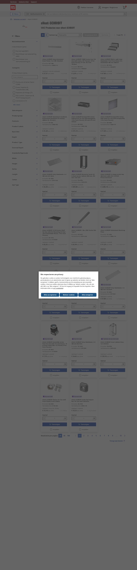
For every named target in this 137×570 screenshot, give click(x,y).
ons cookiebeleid (58, 288)
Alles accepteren (50, 295)
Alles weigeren (87, 295)
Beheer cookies (68, 295)
